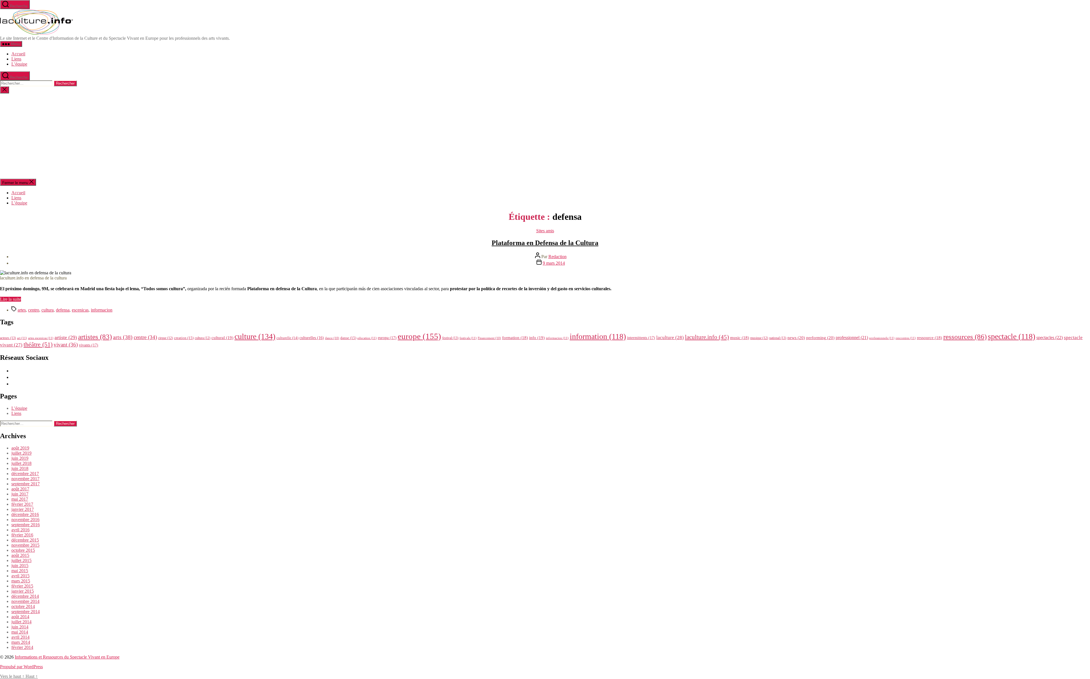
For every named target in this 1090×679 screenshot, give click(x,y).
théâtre (38, 344)
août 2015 (20, 555)
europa (387, 337)
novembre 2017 (25, 478)
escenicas (80, 310)
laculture (670, 337)
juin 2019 (19, 458)
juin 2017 (19, 494)
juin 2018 (19, 468)
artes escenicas (40, 338)
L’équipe (19, 64)
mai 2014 (19, 632)
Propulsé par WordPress (21, 666)
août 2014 (20, 616)
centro (33, 310)
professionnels (881, 338)
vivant (66, 345)
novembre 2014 (25, 601)
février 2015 (22, 586)
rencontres (906, 338)
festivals (468, 338)
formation (515, 337)
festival (450, 338)
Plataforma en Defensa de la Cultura (545, 242)
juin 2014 (19, 626)
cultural (222, 337)
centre (145, 337)
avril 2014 (20, 637)
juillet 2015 (21, 560)
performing (820, 337)
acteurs (8, 338)
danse (348, 338)
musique (759, 338)
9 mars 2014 (554, 263)
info (537, 337)
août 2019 (20, 448)
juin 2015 (19, 565)
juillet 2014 (21, 621)
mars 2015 (20, 580)
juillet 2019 (21, 453)
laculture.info (707, 337)
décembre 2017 (25, 473)
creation (184, 338)
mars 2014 (20, 642)
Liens (16, 59)
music (739, 337)
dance (332, 338)
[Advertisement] (545, 136)
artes (22, 310)
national (777, 338)
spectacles (1049, 337)
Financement (489, 338)
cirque (165, 338)
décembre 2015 (25, 540)
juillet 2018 (21, 463)
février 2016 (22, 534)
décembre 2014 (25, 596)
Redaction (557, 256)
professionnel (852, 337)
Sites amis (545, 230)
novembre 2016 (25, 519)
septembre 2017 (25, 483)
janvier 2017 (22, 509)
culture (254, 336)
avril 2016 (20, 529)
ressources (965, 336)
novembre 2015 (25, 545)
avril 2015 (20, 575)
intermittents (641, 337)
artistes (95, 336)
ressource (929, 337)
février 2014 (22, 647)
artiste (65, 337)
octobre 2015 (23, 550)
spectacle (1011, 336)
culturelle (287, 338)
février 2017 (22, 504)
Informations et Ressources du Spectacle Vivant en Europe (67, 657)
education (367, 338)
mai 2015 (19, 570)
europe (419, 336)
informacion (101, 310)
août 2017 (20, 488)
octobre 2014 (23, 606)
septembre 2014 (25, 611)
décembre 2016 (25, 514)
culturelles (311, 338)
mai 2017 (19, 499)
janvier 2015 (22, 591)
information (598, 336)
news (796, 337)
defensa (63, 310)
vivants (88, 345)
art (22, 338)
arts (123, 337)
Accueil (18, 53)
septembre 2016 (25, 524)
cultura (47, 310)
